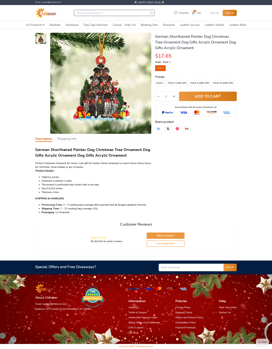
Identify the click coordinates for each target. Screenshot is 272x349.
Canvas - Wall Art (124, 25)
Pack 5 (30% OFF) (200, 83)
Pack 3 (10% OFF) (177, 83)
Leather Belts (237, 25)
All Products (34, 25)
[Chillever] (46, 13)
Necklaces (72, 25)
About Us (133, 307)
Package (159, 77)
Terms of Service (137, 312)
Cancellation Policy (185, 322)
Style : (163, 62)
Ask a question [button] (165, 243)
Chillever (126, 346)
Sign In (230, 13)
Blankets (55, 25)
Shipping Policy (183, 312)
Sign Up (214, 13)
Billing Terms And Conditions (144, 322)
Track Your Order (228, 307)
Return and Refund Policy (189, 317)
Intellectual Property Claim (143, 317)
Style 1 (160, 68)
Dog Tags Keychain (96, 25)
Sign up (230, 267)
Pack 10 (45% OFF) (223, 83)
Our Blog (133, 332)
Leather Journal (190, 25)
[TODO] (158, 128)
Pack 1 (160, 83)
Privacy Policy (182, 307)
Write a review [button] (165, 235)
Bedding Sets (149, 25)
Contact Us (225, 312)
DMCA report (135, 327)
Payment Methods (185, 327)
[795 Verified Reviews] (93, 309)
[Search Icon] (151, 13)
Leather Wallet (214, 25)
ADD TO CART (208, 96)
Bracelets (169, 25)
